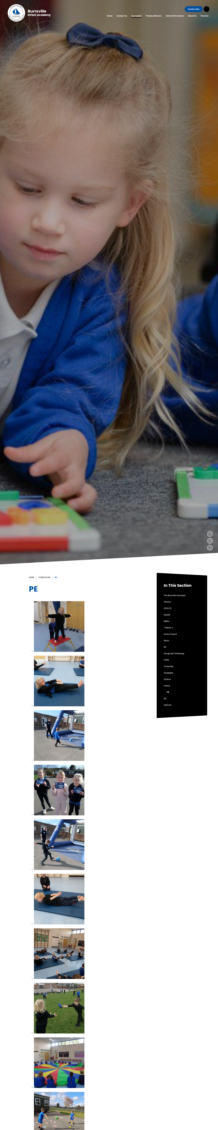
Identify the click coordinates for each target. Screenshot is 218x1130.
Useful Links (194, 9)
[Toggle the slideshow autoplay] (210, 547)
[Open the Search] (206, 9)
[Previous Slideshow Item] (210, 541)
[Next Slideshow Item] (210, 534)
